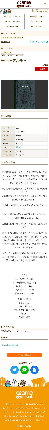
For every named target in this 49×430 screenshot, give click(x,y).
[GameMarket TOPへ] (24, 395)
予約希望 (41, 69)
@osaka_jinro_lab (10, 345)
